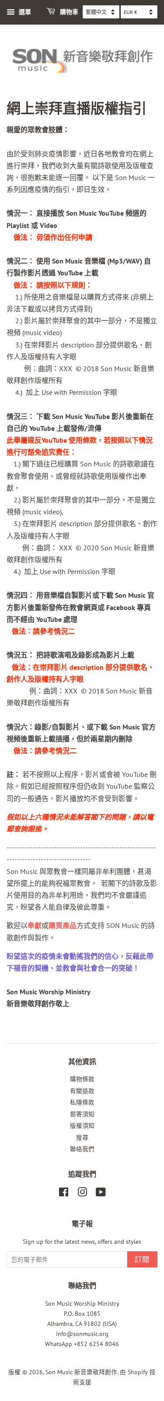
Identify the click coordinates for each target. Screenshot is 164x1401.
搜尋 (82, 1137)
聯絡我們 (82, 1149)
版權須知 (82, 1126)
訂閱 (142, 1259)
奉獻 (35, 925)
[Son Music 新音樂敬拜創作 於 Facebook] (64, 1194)
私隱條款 (82, 1102)
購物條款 (82, 1079)
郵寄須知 (82, 1114)
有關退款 (82, 1091)
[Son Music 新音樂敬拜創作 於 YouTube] (101, 1194)
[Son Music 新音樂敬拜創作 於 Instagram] (82, 1194)
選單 (24, 12)
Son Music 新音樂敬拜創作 (81, 1372)
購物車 (68, 12)
